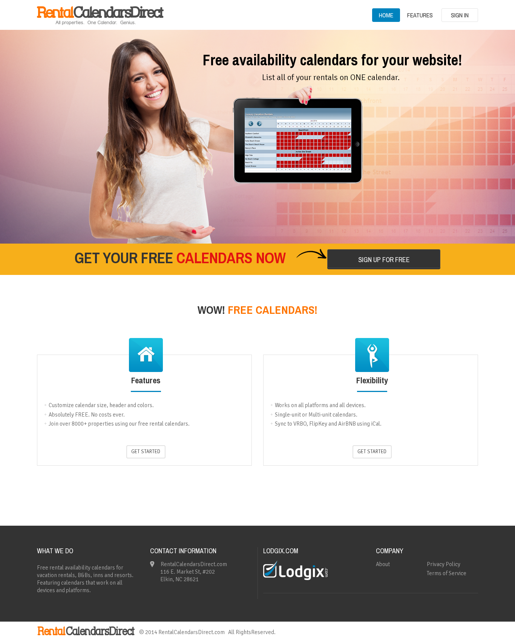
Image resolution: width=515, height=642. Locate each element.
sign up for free (384, 259)
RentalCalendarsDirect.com (191, 632)
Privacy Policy (443, 564)
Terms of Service (446, 573)
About (383, 564)
